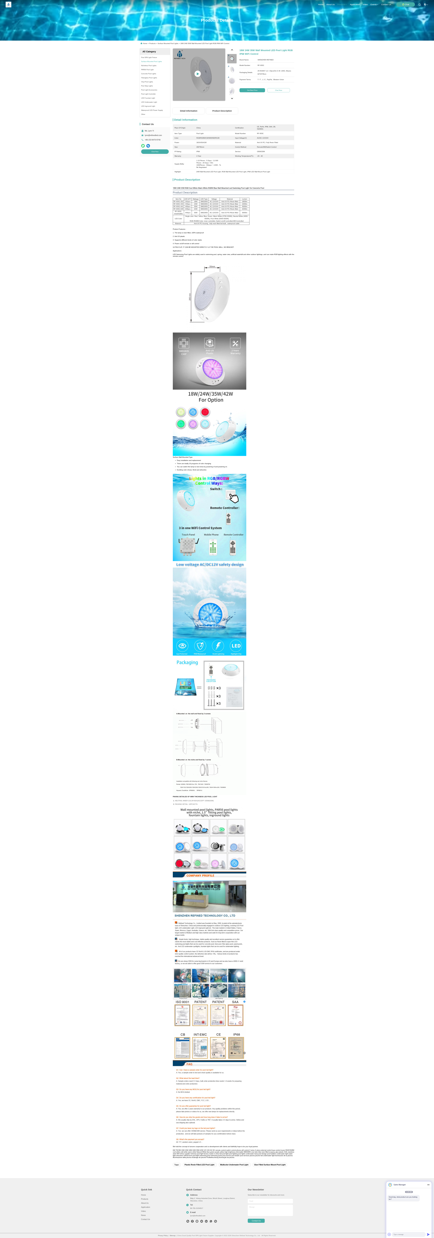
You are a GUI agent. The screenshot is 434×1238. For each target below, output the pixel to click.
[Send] (428, 1234)
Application (145, 1207)
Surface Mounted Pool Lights (168, 43)
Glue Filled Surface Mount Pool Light (269, 1165)
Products (152, 43)
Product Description (222, 111)
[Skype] (148, 146)
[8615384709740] (210, 1222)
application (355, 4)
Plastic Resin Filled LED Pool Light (199, 1165)
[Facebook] (192, 1222)
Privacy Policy (163, 1235)
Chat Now (154, 152)
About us (145, 1203)
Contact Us (145, 1219)
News (143, 1215)
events (373, 4)
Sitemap (173, 1235)
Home (321, 4)
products (341, 4)
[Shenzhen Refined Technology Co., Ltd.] (8, 4)
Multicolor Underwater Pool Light (234, 1165)
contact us (386, 4)
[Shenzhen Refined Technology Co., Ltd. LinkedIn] (206, 1222)
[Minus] (428, 1184)
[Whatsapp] (143, 146)
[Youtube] (201, 1222)
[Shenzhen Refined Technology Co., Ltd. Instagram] (197, 1222)
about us (330, 4)
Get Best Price (252, 90)
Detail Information (188, 111)
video (365, 4)
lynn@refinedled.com (153, 135)
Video (143, 1211)
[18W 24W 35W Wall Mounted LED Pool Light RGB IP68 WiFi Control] (199, 75)
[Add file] (389, 1234)
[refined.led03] (215, 1222)
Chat (407, 4)
